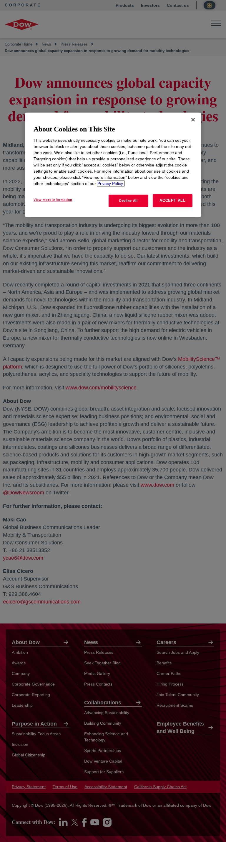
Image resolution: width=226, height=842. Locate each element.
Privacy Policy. (110, 183)
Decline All (128, 200)
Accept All (172, 200)
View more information (53, 199)
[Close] (193, 119)
